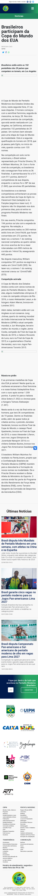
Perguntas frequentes (8, 831)
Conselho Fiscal (7, 827)
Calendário (23, 811)
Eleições (5, 847)
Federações (6, 818)
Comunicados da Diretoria (10, 846)
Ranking (22, 813)
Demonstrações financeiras (10, 844)
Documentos (6, 854)
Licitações (5, 851)
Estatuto (5, 853)
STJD (4, 829)
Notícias (22, 842)
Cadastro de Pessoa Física (27, 834)
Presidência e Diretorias (9, 824)
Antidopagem (24, 826)
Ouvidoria (5, 834)
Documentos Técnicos (26, 822)
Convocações (24, 817)
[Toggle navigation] (32, 8)
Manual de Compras (8, 849)
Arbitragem (23, 820)
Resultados (23, 815)
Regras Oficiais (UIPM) (26, 810)
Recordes (23, 824)
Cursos (22, 831)
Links (21, 849)
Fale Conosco (6, 833)
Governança (6, 842)
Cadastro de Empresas (26, 833)
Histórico (5, 813)
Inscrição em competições (27, 836)
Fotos (22, 846)
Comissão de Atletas (8, 826)
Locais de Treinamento (26, 818)
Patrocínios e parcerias (26, 851)
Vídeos (22, 847)
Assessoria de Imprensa (26, 844)
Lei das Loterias (7, 860)
